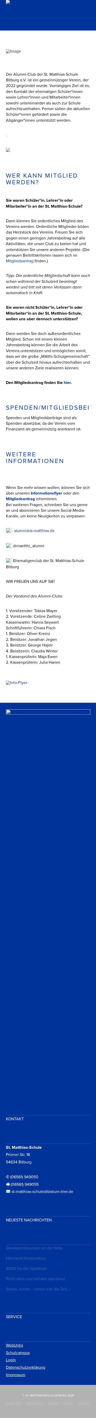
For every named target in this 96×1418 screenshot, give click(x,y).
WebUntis (14, 1345)
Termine (83, 1403)
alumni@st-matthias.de (34, 530)
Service (53, 1403)
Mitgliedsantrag (20, 261)
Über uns (13, 1403)
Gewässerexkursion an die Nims (34, 1248)
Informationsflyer (46, 493)
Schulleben (34, 1403)
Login (11, 1360)
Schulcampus (18, 1352)
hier (67, 382)
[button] (48, 26)
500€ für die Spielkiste (26, 1268)
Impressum (15, 1374)
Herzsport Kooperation (26, 1258)
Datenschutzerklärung (25, 1367)
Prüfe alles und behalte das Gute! (35, 1278)
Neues (68, 1403)
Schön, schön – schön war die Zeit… (38, 1289)
